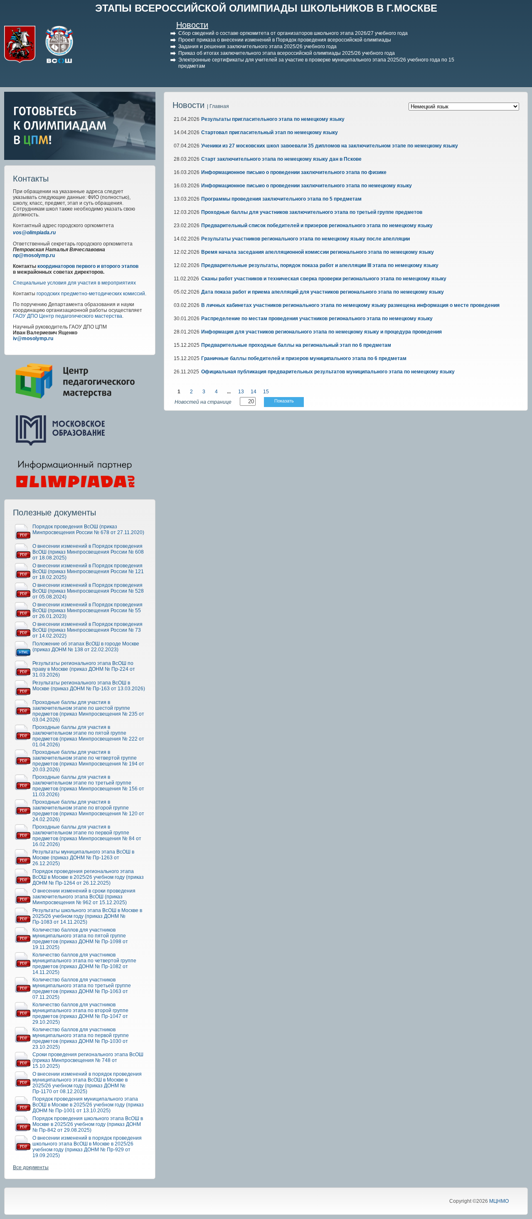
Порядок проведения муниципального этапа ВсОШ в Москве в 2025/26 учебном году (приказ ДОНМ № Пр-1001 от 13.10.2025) (88, 1105)
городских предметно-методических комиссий (91, 294)
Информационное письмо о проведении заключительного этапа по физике (294, 172)
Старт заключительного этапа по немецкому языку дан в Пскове (281, 159)
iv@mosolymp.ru (33, 338)
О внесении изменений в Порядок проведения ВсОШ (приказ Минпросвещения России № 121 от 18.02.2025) (88, 571)
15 (266, 392)
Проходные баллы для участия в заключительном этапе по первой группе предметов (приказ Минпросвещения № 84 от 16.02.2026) (86, 835)
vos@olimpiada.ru (34, 232)
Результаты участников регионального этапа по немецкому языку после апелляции (305, 239)
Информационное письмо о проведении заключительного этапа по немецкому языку (306, 186)
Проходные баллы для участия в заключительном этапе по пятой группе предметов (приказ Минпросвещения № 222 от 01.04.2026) (88, 736)
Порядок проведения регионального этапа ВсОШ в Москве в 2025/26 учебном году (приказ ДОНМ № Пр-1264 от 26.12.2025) (88, 877)
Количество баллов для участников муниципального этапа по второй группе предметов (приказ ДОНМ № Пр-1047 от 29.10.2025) (80, 1013)
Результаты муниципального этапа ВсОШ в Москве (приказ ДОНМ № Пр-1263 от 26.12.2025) (83, 857)
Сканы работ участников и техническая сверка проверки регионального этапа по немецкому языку (323, 279)
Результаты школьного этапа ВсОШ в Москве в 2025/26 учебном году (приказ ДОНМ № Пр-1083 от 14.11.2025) (87, 916)
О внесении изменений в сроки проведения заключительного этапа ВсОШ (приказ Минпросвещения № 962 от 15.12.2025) (83, 896)
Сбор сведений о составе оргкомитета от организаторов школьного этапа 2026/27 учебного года (293, 33)
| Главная (218, 106)
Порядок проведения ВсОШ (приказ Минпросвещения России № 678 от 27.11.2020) (88, 529)
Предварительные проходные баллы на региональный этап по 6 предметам (296, 345)
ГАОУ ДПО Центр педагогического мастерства (67, 316)
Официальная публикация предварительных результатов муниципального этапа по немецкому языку (328, 372)
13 (241, 392)
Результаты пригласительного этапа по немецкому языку (273, 119)
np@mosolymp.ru (34, 255)
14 (253, 392)
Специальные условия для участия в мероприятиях (74, 283)
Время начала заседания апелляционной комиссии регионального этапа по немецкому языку (317, 252)
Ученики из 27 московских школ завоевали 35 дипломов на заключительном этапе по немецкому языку (329, 146)
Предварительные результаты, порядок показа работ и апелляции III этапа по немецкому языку (319, 265)
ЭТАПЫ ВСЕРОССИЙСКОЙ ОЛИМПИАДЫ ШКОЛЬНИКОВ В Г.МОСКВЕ (266, 8)
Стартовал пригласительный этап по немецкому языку (269, 132)
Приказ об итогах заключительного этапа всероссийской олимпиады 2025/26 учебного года (286, 53)
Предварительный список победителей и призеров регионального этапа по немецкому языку (317, 225)
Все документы (31, 1167)
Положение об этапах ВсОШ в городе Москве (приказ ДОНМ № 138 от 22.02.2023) (85, 646)
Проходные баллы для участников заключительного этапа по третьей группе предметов (311, 212)
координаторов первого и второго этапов (87, 266)
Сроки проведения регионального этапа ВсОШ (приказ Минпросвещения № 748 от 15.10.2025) (87, 1060)
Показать (284, 400)
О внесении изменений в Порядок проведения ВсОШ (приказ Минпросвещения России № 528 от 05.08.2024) (88, 591)
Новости (192, 24)
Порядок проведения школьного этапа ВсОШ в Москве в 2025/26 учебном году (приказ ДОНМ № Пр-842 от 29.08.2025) (87, 1124)
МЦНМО (499, 1201)
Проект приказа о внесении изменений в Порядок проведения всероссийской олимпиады (284, 40)
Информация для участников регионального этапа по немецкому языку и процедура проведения (321, 332)
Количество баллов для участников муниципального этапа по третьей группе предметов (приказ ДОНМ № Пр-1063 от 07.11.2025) (81, 988)
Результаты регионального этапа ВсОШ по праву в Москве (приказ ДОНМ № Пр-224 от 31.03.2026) (83, 669)
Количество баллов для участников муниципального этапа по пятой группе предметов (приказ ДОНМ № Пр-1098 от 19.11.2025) (80, 938)
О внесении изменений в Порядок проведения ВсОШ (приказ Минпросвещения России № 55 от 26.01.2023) (87, 610)
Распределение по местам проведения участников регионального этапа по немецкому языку (317, 318)
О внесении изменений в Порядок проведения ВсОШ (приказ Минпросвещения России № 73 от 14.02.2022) (87, 630)
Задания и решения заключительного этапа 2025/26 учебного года (257, 46)
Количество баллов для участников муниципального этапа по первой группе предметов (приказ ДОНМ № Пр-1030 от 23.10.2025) (80, 1038)
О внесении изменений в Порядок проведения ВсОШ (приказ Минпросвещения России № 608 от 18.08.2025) (88, 552)
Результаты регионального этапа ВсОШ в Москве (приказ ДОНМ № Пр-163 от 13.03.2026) (88, 686)
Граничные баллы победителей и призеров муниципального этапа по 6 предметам (303, 358)
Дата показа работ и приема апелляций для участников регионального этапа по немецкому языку (322, 292)
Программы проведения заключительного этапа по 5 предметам (281, 199)
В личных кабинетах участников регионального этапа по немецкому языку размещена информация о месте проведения (350, 305)
